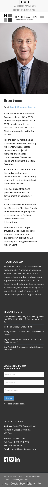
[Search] (34, 17)
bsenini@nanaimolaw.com (23, 107)
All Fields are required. (14, 403)
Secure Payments (26, 6)
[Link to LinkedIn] (29, 2)
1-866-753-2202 (21, 442)
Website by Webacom (20, 480)
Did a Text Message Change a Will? (18, 327)
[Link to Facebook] (21, 2)
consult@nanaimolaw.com (23, 449)
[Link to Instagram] (25, 2)
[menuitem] (24, 6)
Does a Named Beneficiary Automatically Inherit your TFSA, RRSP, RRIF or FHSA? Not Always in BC (24, 319)
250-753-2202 (28, 10)
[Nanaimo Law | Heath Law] (20, 17)
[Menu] (40, 17)
